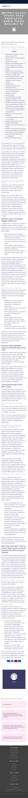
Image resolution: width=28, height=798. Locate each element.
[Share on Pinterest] (15, 661)
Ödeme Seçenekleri (11, 87)
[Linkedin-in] (26, 796)
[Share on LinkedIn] (19, 661)
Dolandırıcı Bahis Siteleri (12, 123)
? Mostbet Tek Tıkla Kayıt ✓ (13, 74)
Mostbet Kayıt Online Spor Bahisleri (15, 100)
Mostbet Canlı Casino (11, 61)
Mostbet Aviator (10, 95)
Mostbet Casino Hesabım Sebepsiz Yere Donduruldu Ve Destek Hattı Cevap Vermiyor (15, 110)
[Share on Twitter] (12, 661)
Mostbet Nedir (9, 84)
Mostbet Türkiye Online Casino (14, 121)
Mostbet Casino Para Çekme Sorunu (15, 128)
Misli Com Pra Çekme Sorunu (13, 138)
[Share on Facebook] (8, 661)
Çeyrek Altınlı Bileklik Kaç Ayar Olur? (15, 130)
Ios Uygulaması (10, 136)
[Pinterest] (21, 796)
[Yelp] (24, 796)
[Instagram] (19, 796)
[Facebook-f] (17, 796)
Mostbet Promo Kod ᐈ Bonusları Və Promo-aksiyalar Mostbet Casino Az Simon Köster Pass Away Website (15, 104)
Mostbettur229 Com (11, 93)
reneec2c (14, 682)
